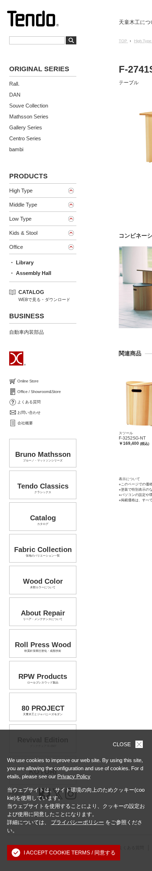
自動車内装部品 (26, 332)
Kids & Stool (23, 233)
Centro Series (25, 138)
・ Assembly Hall (30, 273)
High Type (21, 191)
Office (16, 247)
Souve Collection (28, 106)
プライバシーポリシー (77, 822)
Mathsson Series (28, 116)
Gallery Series (25, 127)
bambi (16, 149)
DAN (15, 95)
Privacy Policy (73, 776)
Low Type (20, 219)
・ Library (21, 262)
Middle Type (23, 205)
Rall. (14, 84)
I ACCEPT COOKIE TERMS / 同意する (70, 852)
